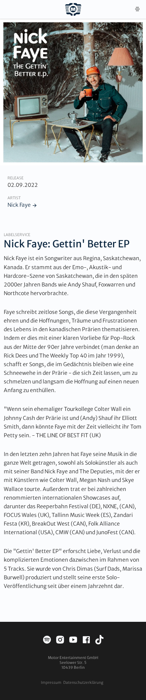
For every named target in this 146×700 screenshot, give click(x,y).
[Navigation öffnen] (137, 9)
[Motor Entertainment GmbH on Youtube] (73, 641)
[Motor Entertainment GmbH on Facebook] (86, 641)
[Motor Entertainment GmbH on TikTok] (99, 641)
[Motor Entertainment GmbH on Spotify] (47, 641)
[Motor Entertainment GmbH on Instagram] (60, 641)
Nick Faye (19, 205)
